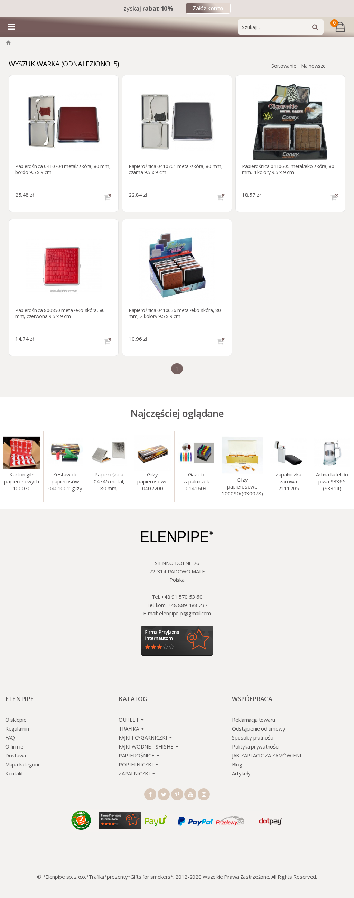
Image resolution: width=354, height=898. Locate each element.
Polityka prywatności (255, 746)
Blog (237, 764)
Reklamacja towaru (253, 719)
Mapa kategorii (22, 764)
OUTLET (129, 719)
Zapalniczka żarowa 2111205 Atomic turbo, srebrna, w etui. (288, 482)
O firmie (14, 746)
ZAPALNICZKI (134, 773)
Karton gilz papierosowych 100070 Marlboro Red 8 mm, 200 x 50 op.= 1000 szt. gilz (22, 482)
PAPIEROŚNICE (136, 755)
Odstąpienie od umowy (258, 728)
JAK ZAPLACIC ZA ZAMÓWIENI (266, 755)
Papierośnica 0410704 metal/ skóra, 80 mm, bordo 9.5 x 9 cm (63, 169)
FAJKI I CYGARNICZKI (143, 737)
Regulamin (17, 728)
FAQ (10, 737)
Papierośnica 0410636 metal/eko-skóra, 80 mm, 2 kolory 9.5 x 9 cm (175, 313)
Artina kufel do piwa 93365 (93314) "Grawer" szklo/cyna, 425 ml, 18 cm (332, 482)
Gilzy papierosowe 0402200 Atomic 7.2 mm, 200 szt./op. (152, 482)
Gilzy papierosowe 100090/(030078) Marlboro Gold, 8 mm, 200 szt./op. (242, 487)
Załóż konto (208, 8)
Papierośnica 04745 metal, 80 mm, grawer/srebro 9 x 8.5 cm (109, 482)
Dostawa (15, 755)
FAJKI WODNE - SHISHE (146, 746)
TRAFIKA (129, 728)
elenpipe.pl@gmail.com (185, 613)
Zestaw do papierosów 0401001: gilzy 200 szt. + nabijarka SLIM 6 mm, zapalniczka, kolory (65, 482)
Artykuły (241, 773)
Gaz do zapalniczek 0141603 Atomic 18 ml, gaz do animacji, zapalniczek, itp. (196, 482)
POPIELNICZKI (136, 764)
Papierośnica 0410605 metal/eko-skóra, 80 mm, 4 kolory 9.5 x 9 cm (288, 169)
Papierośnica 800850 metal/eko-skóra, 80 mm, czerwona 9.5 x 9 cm (60, 313)
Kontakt (14, 773)
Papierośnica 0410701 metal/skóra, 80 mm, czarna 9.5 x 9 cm (176, 169)
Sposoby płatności (252, 737)
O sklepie (15, 719)
